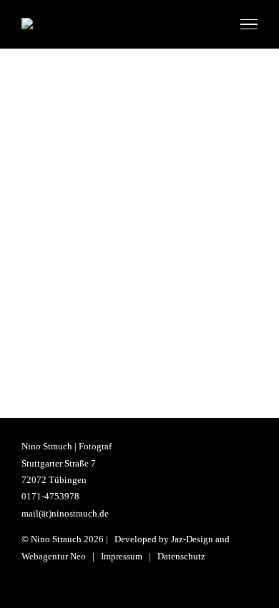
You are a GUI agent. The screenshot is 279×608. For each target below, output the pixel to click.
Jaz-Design (192, 539)
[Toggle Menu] (249, 24)
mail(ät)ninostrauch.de (65, 513)
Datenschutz (181, 556)
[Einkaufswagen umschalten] (213, 24)
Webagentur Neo (53, 556)
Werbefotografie (140, 189)
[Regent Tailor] (139, 166)
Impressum (121, 556)
